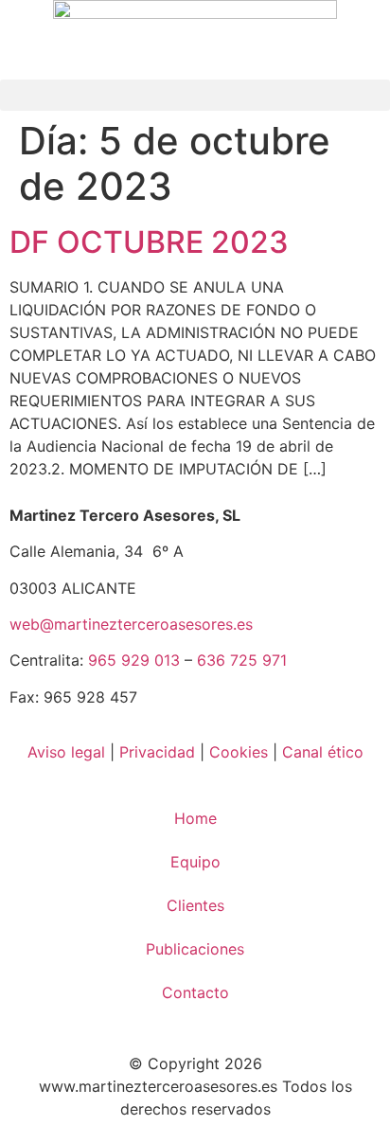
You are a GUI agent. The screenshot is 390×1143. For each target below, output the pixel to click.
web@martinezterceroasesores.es (131, 624)
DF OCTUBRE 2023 (149, 241)
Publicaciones (195, 948)
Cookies (238, 751)
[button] (195, 95)
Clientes (195, 905)
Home (195, 818)
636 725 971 (242, 660)
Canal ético (322, 751)
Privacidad (157, 751)
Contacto (195, 992)
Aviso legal (66, 751)
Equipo (195, 861)
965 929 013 (134, 660)
